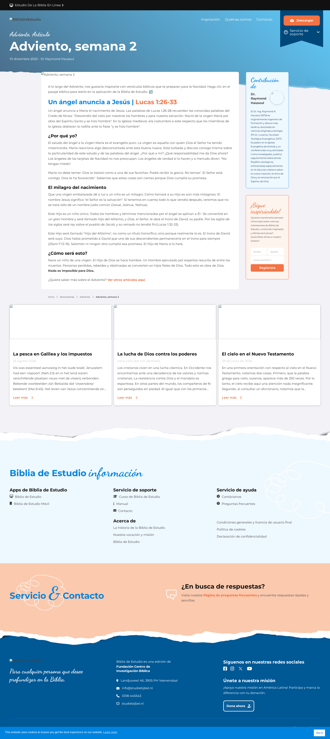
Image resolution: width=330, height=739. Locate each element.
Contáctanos (231, 497)
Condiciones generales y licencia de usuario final (254, 522)
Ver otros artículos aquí (126, 280)
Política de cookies (231, 529)
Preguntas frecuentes (238, 504)
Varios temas (67, 297)
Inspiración (210, 19)
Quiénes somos (238, 19)
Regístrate (267, 268)
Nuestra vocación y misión (133, 535)
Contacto (264, 19)
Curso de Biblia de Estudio (139, 497)
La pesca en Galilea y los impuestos (52, 354)
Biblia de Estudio (28, 497)
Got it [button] (319, 732)
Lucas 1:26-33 (156, 102)
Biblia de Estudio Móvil (31, 504)
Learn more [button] (110, 732)
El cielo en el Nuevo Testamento (258, 354)
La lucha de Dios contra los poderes (157, 354)
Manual (122, 504)
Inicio (51, 297)
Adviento (85, 297)
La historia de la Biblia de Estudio (139, 528)
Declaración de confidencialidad (242, 536)
